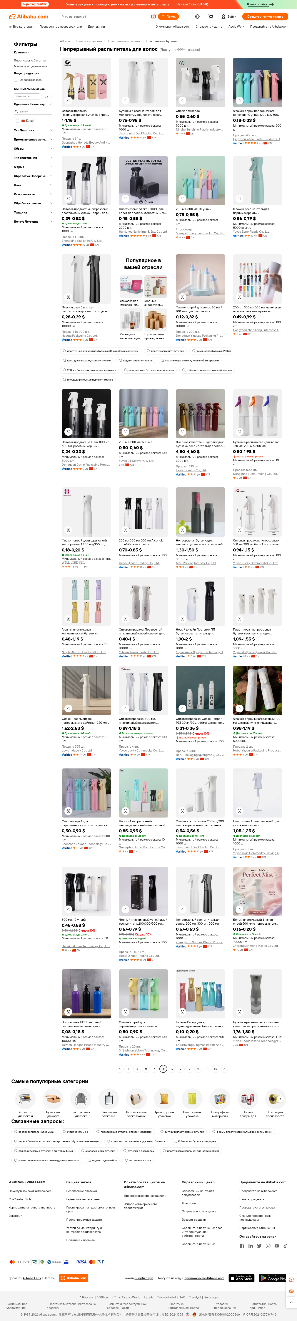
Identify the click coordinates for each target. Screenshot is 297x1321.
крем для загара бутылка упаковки (89, 360)
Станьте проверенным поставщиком (255, 1217)
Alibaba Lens (32, 1278)
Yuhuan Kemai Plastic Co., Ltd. (139, 652)
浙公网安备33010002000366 (219, 1314)
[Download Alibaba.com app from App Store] (242, 1278)
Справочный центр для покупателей (198, 1193)
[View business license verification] (188, 1314)
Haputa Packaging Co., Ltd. (80, 335)
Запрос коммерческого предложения (140, 1206)
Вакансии (15, 1215)
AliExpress (86, 1297)
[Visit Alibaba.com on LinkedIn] (250, 1245)
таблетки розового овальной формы (209, 370)
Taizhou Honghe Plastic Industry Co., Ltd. (86, 1044)
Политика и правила (80, 1240)
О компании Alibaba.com (27, 1182)
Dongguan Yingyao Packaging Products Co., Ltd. (200, 335)
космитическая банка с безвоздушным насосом (48, 1160)
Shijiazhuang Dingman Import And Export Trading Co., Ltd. (200, 1044)
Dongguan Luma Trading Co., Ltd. (255, 473)
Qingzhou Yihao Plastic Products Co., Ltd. (257, 139)
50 (215, 1068)
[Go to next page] (224, 1069)
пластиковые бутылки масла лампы (151, 370)
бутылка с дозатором (141, 1150)
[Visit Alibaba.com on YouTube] (276, 1245)
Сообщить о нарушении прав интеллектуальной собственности (202, 1231)
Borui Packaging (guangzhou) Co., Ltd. (200, 755)
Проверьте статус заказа (257, 1207)
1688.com (103, 1297)
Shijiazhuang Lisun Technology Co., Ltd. (143, 1050)
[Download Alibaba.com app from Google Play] (273, 1278)
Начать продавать (251, 1199)
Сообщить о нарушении (198, 1244)
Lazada (148, 1297)
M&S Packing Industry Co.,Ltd (196, 563)
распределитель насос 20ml (36, 1131)
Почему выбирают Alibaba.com (30, 1191)
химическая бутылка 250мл (214, 351)
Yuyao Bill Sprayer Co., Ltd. (136, 460)
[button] (153, 16)
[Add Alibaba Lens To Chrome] (73, 1278)
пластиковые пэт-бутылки (167, 351)
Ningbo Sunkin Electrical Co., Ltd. (84, 652)
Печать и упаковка (89, 41)
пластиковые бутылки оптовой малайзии (126, 1131)
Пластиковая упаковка (124, 41)
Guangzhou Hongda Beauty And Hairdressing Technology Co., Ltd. (86, 142)
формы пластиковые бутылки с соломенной (244, 1131)
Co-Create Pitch (20, 1199)
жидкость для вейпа (104, 1160)
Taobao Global (166, 1297)
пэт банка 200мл (140, 1160)
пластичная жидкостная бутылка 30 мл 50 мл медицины (102, 351)
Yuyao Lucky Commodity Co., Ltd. (255, 563)
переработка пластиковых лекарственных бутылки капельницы (58, 1141)
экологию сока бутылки (100, 1150)
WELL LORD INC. (73, 562)
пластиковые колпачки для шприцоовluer (193, 1150)
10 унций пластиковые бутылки (184, 1131)
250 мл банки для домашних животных (91, 370)
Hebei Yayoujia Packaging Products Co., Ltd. (257, 750)
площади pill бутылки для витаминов (90, 379)
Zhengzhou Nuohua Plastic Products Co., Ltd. (200, 942)
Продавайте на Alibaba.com (258, 1191)
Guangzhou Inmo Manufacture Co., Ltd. (143, 847)
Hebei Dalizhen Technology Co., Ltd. (86, 946)
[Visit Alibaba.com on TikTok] (285, 1245)
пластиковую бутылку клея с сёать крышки (192, 360)
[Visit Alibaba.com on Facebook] (242, 1245)
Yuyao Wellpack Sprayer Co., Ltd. (255, 652)
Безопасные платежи (81, 1191)
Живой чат (189, 1203)
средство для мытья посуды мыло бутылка (138, 1141)
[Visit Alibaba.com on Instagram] (268, 1245)
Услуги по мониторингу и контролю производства (84, 1229)
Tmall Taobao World (127, 1297)
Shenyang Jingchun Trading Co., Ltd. (200, 233)
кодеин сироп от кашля (137, 360)
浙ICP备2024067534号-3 (259, 1314)
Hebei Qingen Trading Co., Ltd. (139, 563)
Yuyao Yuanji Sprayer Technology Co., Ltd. (200, 652)
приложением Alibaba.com (204, 1278)
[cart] (211, 17)
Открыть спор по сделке (199, 1211)
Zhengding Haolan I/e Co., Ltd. (82, 240)
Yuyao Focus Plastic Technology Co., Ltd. (257, 1041)
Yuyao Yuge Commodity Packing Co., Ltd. (257, 853)
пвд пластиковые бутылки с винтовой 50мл (45, 1150)
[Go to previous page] (120, 1069)
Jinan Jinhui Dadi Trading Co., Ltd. (141, 133)
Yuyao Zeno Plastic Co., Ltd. (251, 231)
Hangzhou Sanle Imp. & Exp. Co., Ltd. (143, 231)
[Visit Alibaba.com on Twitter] (259, 1245)
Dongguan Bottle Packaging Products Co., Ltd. (86, 464)
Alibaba (65, 41)
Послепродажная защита (84, 1219)
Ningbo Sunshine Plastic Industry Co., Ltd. (200, 129)
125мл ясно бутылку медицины (197, 1141)
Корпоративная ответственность (32, 1207)
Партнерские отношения (257, 1228)
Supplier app (144, 1278)
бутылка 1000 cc (77, 1131)
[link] (291, 1279)
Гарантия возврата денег (83, 1199)
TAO (182, 1297)
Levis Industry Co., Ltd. (191, 470)
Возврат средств (194, 1219)
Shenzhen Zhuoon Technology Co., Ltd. (86, 844)
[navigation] (33, 555)
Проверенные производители (145, 1195)
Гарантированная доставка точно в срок (90, 1209)
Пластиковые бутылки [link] (162, 41)
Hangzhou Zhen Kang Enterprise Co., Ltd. (257, 330)
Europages (211, 1297)
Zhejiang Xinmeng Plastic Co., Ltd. (256, 945)
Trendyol (195, 1297)
